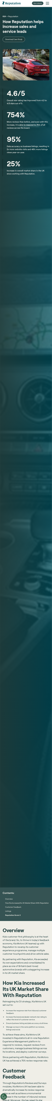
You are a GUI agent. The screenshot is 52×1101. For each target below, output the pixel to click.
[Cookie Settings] (4, 1096)
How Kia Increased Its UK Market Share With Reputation (27, 903)
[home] (12, 3)
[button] (47, 3)
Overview (9, 899)
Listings (8, 911)
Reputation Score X (13, 915)
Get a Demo (38, 3)
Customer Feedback (13, 907)
